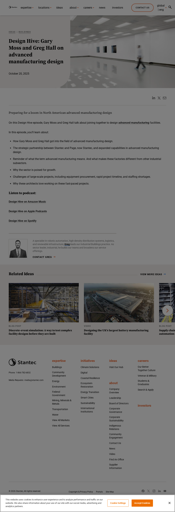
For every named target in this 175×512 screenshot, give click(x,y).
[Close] (169, 503)
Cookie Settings (118, 503)
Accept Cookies (142, 503)
